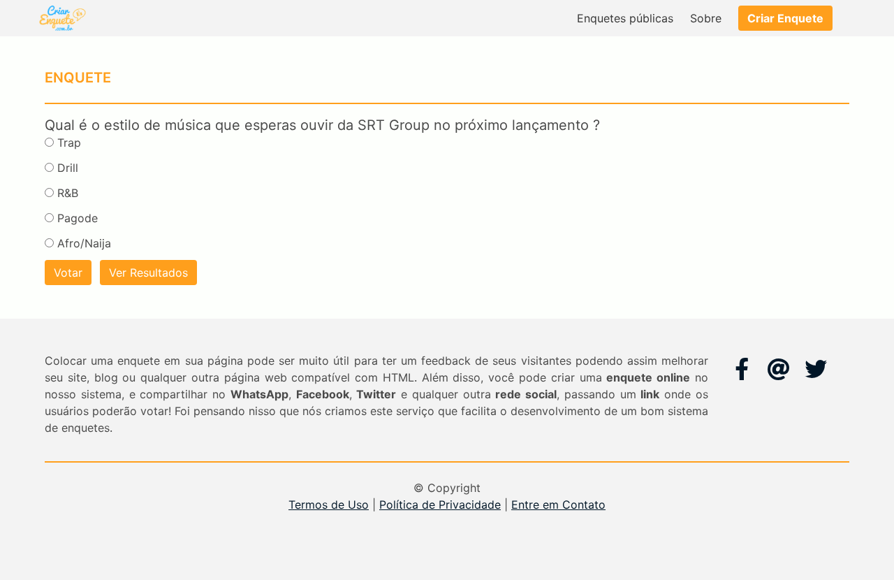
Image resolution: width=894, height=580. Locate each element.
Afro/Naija (84, 243)
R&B (67, 193)
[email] (779, 369)
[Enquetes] (61, 18)
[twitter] (816, 369)
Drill (67, 168)
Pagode (77, 218)
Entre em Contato (558, 505)
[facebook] (742, 369)
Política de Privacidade (440, 505)
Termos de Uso (328, 505)
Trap (69, 143)
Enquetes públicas (625, 18)
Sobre (705, 18)
